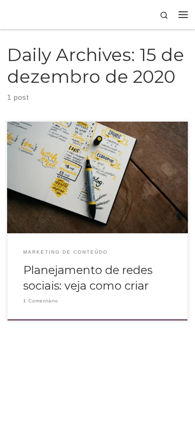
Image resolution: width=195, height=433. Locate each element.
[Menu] (183, 15)
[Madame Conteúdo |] (15, 14)
